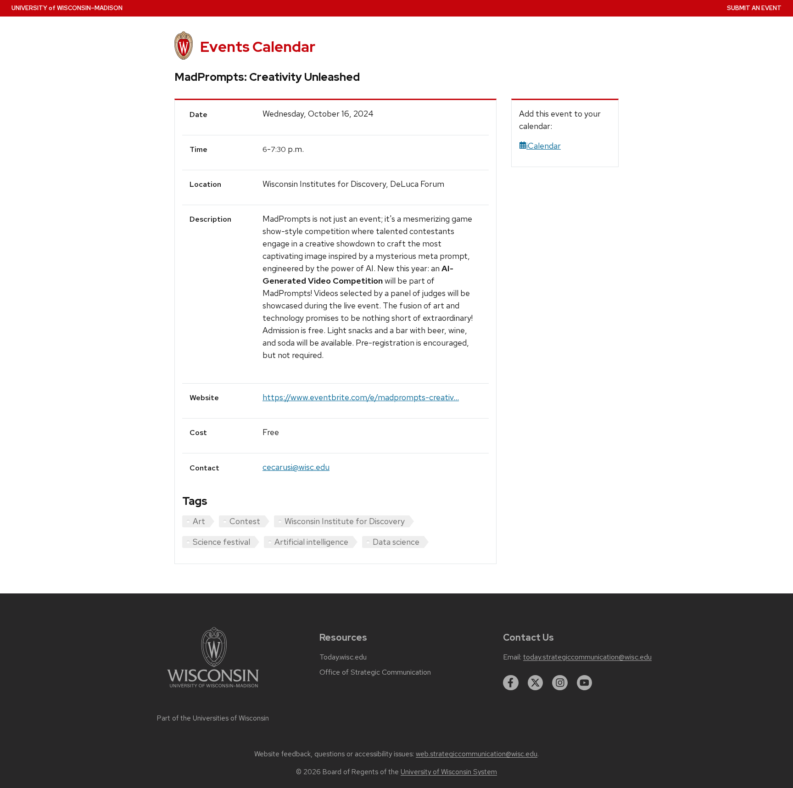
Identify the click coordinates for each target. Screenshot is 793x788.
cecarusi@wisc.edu (295, 467)
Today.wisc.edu (343, 657)
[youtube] (584, 683)
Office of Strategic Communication (375, 672)
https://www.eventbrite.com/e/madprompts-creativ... (360, 397)
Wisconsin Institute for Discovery (345, 521)
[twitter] (535, 683)
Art (199, 521)
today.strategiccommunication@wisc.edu (587, 657)
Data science (396, 542)
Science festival (221, 542)
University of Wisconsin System (449, 772)
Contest (244, 521)
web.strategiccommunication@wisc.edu (476, 754)
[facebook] (511, 683)
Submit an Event (754, 8)
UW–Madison (67, 8)
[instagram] (560, 683)
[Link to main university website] (213, 689)
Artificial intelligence (311, 542)
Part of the (213, 718)
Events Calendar (257, 46)
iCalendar (543, 145)
